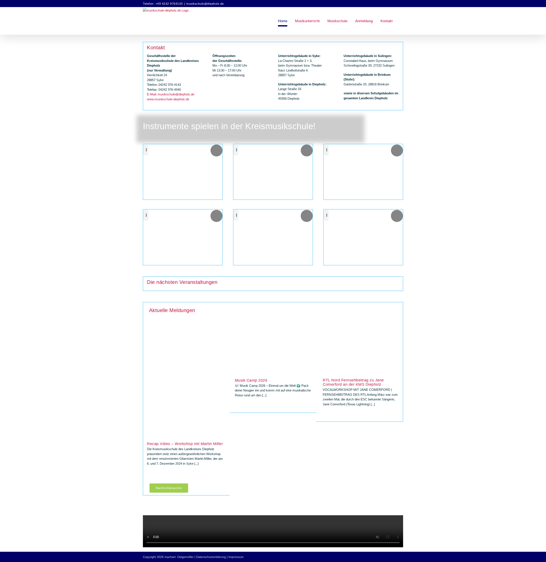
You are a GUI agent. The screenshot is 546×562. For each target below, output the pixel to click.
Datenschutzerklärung (211, 557)
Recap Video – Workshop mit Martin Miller (185, 444)
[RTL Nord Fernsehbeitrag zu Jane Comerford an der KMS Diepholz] (361, 349)
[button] (401, 21)
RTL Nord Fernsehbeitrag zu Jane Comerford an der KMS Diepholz (353, 382)
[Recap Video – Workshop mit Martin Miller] (185, 381)
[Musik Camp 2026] (273, 349)
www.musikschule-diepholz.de (168, 99)
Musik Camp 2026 (251, 380)
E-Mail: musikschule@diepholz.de (170, 94)
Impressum (236, 557)
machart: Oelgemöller (179, 557)
